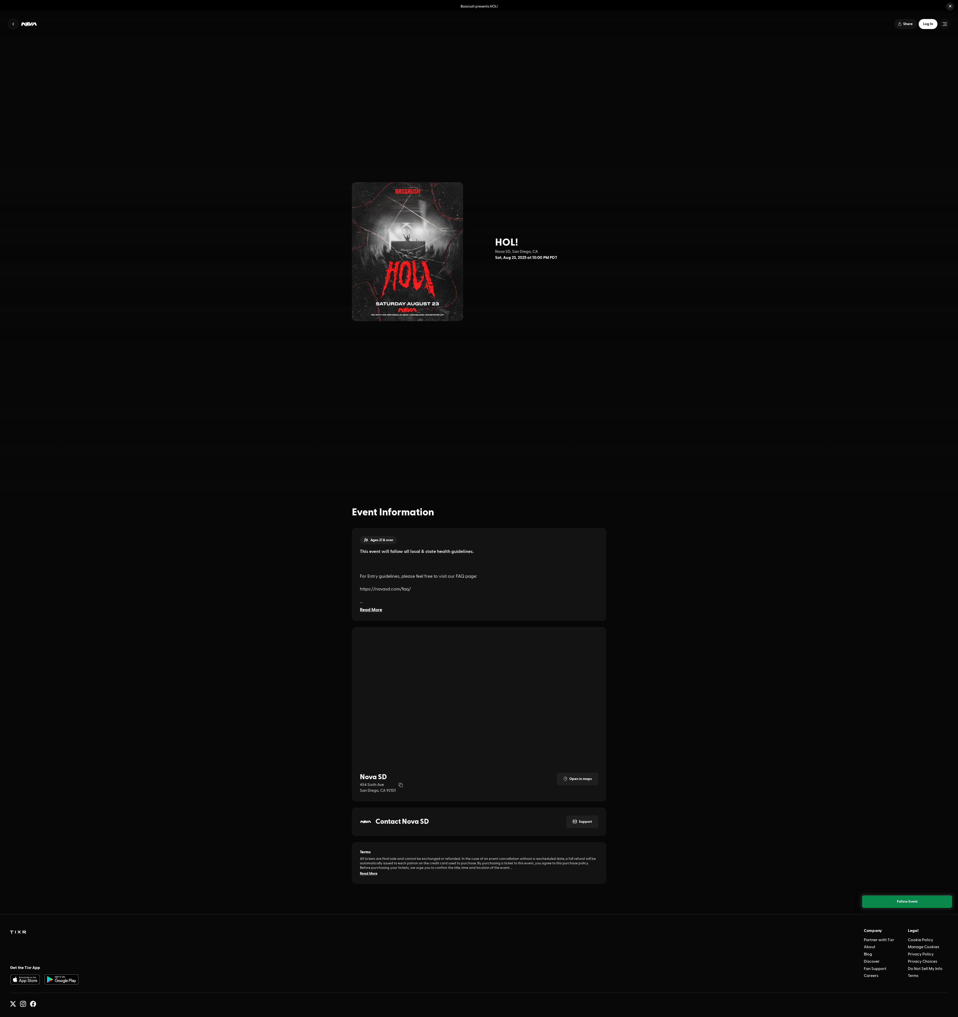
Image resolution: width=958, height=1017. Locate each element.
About (869, 947)
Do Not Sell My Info (925, 969)
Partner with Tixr (879, 940)
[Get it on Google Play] (61, 979)
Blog (868, 954)
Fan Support (875, 969)
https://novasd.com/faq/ (385, 589)
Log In (928, 24)
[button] (950, 7)
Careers (871, 976)
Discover (872, 961)
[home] (18, 932)
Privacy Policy (921, 954)
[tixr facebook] (33, 1004)
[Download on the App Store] (25, 979)
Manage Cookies (923, 947)
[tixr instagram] (23, 1004)
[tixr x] (13, 1004)
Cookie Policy (920, 940)
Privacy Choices (922, 961)
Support (585, 822)
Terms (913, 976)
